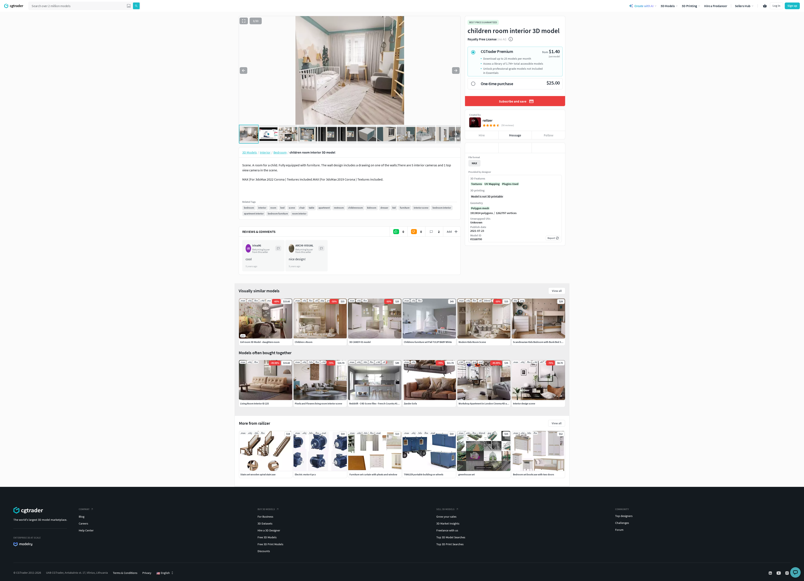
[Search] (136, 6)
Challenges (622, 523)
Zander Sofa (410, 403)
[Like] (481, 148)
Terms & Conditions (125, 573)
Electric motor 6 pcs (305, 474)
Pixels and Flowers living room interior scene (318, 403)
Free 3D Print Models (270, 544)
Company (84, 509)
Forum (619, 530)
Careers (83, 523)
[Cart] (764, 6)
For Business (265, 516)
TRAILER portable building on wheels (423, 474)
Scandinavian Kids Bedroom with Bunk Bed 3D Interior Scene (545, 342)
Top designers (624, 516)
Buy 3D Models (266, 509)
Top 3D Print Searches (450, 544)
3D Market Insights (447, 523)
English (163, 573)
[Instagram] (787, 573)
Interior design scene (524, 403)
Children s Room (303, 342)
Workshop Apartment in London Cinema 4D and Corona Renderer (493, 403)
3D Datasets (265, 523)
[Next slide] (456, 70)
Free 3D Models (267, 537)
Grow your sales (446, 516)
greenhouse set (466, 474)
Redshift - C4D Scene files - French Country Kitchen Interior (380, 403)
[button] (128, 6)
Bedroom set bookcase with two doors (533, 474)
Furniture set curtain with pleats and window (373, 474)
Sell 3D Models (445, 509)
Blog (81, 516)
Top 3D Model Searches (450, 537)
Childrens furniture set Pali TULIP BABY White (428, 342)
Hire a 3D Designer (269, 530)
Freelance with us (447, 530)
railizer (487, 120)
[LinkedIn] (771, 573)
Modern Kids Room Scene (472, 342)
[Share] (548, 148)
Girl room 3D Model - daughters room (260, 342)
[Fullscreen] (244, 21)
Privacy (146, 573)
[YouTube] (779, 573)
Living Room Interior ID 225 (254, 403)
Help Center (86, 530)
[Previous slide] (243, 70)
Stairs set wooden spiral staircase (258, 474)
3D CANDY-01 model (360, 342)
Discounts (264, 551)
